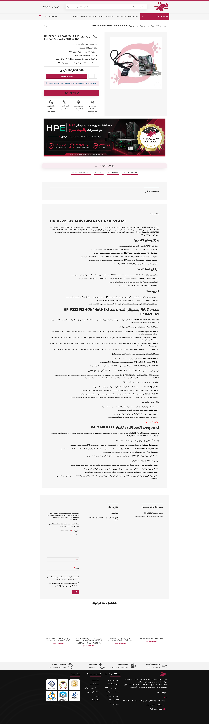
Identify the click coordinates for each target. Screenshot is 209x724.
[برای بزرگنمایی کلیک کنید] (157, 85)
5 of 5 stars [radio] (61, 531)
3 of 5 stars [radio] (64, 531)
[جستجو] (68, 6)
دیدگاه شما (74, 535)
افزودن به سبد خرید (67, 76)
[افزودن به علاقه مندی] (138, 611)
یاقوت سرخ (163, 26)
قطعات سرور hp (154, 26)
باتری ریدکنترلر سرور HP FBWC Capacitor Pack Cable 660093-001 (120, 640)
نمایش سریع (138, 621)
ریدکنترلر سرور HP (144, 26)
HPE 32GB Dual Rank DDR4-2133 (151, 639)
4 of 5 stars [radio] (63, 531)
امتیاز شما (75, 531)
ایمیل (76, 568)
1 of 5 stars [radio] (68, 531)
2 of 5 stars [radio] (66, 531)
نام (77, 560)
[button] (138, 616)
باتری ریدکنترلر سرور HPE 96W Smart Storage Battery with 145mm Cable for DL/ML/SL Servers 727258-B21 (89, 641)
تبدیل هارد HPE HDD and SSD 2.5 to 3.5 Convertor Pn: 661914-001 (58, 640)
